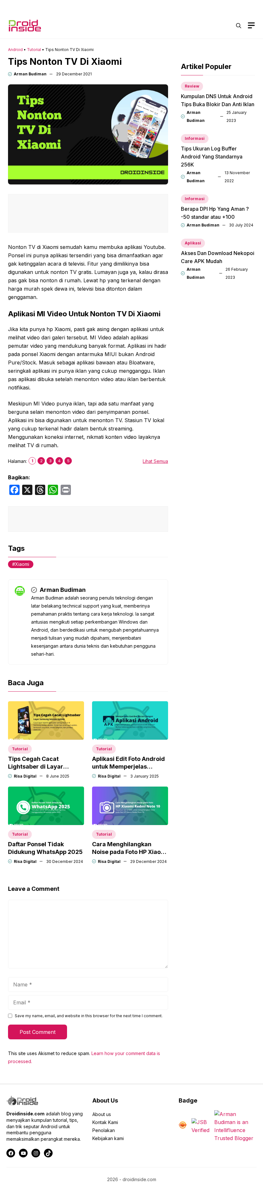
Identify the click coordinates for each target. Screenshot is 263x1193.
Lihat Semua (155, 461)
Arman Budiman (30, 74)
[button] (239, 26)
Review (192, 86)
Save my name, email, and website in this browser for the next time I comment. (89, 1015)
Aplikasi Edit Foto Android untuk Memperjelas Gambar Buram (128, 766)
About (146, 6)
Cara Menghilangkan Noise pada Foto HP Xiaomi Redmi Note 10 (130, 852)
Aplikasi (193, 243)
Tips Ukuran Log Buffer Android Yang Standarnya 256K (211, 156)
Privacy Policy (241, 6)
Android (15, 49)
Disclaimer (203, 6)
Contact (173, 6)
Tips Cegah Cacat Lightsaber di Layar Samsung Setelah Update (44, 766)
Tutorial (34, 49)
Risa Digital (25, 776)
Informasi (195, 138)
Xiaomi (22, 564)
